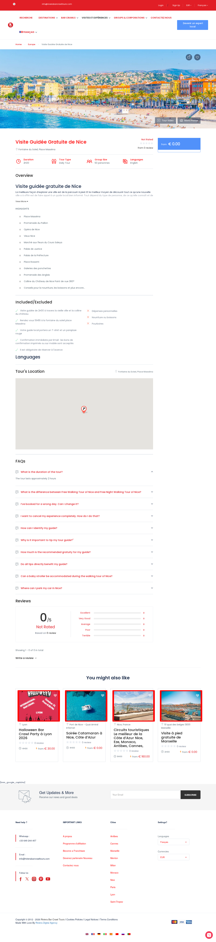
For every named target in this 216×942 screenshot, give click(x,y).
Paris (112, 887)
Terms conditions (109, 919)
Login (161, 5)
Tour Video (168, 120)
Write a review (24, 658)
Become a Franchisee (74, 850)
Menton (114, 858)
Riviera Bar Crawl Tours (53, 919)
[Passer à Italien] (105, 934)
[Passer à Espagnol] (111, 934)
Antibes (114, 836)
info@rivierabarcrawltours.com (57, 4)
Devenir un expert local (193, 25)
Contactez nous (161, 17)
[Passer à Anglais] (87, 934)
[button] (84, 410)
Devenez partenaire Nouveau (77, 858)
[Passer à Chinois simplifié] (117, 934)
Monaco (114, 872)
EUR (188, 5)
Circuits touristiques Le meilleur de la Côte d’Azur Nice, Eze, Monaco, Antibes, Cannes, (131, 737)
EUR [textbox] (162, 857)
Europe (31, 44)
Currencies (163, 851)
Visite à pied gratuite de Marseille (171, 737)
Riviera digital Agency (46, 922)
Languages (163, 836)
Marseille (114, 850)
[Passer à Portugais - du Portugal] (129, 934)
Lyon (112, 894)
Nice (112, 879)
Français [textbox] (164, 841)
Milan (113, 865)
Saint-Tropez (116, 901)
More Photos (191, 120)
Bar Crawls (68, 17)
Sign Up (176, 5)
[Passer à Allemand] (99, 934)
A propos (67, 836)
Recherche (26, 17)
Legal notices (91, 919)
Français (202, 5)
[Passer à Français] (93, 934)
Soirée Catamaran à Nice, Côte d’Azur (84, 735)
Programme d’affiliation (74, 843)
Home (18, 44)
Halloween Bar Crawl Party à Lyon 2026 (35, 733)
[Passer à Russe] (123, 934)
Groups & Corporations (129, 17)
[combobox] (173, 842)
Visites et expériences (95, 17)
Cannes (114, 843)
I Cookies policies (74, 919)
